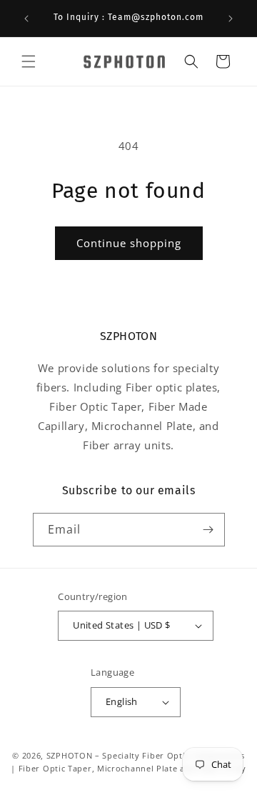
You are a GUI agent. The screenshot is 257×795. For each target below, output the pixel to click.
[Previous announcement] (26, 18)
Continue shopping (128, 243)
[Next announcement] (230, 18)
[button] (28, 61)
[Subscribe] (208, 529)
